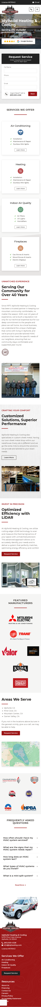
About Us (5, 985)
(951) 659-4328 (10, 943)
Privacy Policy (7, 996)
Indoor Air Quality (9, 965)
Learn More (9, 457)
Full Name (7, 67)
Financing (5, 988)
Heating (5, 962)
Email (37, 2)
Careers (5, 993)
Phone (6, 75)
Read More (19, 885)
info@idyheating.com (13, 945)
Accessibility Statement (11, 999)
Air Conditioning (8, 960)
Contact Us (6, 991)
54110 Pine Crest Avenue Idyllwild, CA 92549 (11, 938)
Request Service (11, 554)
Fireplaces (6, 968)
